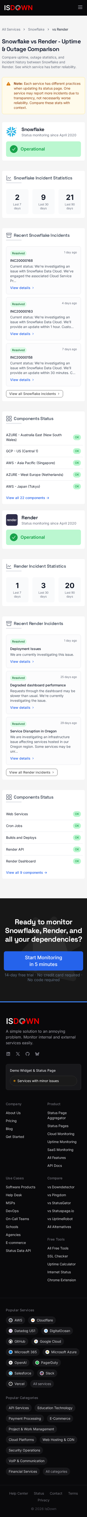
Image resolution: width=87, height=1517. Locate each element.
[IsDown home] (18, 8)
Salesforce (22, 1373)
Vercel (19, 1384)
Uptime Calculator (61, 1264)
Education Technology (54, 1408)
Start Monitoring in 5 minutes (43, 961)
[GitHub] (27, 1053)
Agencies (13, 1235)
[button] (80, 7)
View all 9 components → (26, 872)
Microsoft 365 (25, 1352)
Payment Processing (25, 1418)
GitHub (19, 1341)
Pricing (11, 1121)
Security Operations (24, 1450)
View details (20, 288)
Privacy (44, 1500)
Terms (73, 1493)
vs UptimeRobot (60, 1219)
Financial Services (23, 1471)
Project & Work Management (31, 1429)
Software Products (20, 1187)
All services (42, 1384)
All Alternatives (59, 1227)
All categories (56, 1471)
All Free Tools (57, 1248)
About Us (13, 1113)
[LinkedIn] (8, 1053)
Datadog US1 (24, 1331)
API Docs (54, 1165)
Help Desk (14, 1195)
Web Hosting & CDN (58, 1440)
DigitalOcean (60, 1331)
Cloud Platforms (21, 1440)
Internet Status (59, 1272)
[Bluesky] (37, 1053)
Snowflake (36, 29)
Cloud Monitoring (60, 1134)
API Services (19, 1408)
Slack (50, 1373)
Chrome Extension (61, 1280)
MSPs (10, 1203)
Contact (56, 1493)
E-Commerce (60, 1418)
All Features (56, 1158)
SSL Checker (57, 1256)
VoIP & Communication (26, 1461)
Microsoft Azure (64, 1352)
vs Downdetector (60, 1187)
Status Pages (57, 1126)
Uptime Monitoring (62, 1142)
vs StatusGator (59, 1203)
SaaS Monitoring (60, 1150)
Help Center (18, 1493)
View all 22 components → (27, 498)
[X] (17, 1053)
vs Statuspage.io (60, 1211)
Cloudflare (45, 1320)
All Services (11, 29)
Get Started (15, 1137)
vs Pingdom (56, 1195)
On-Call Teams (17, 1219)
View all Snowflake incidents (32, 394)
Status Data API (18, 1250)
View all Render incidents (30, 772)
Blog (9, 1129)
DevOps (12, 1211)
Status (39, 1493)
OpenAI (20, 1362)
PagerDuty (49, 1362)
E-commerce (16, 1243)
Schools (12, 1227)
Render (30, 517)
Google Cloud (50, 1341)
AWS (18, 1320)
